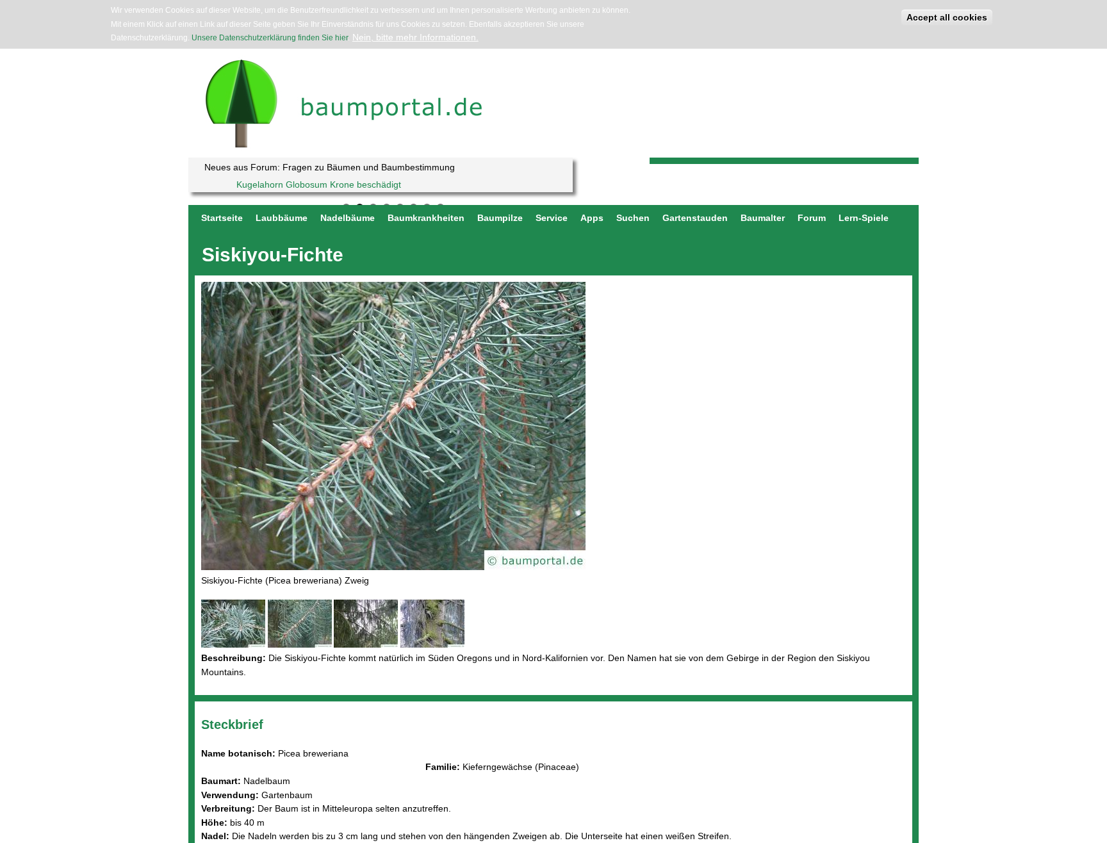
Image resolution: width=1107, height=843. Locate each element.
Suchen (633, 218)
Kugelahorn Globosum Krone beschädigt (318, 184)
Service (552, 218)
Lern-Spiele (864, 218)
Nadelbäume (347, 218)
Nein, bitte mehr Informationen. (415, 37)
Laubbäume (282, 218)
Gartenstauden (695, 218)
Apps (591, 218)
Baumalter (763, 218)
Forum (812, 218)
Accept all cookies (946, 17)
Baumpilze (500, 218)
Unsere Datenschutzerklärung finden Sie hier (270, 37)
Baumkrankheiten (426, 218)
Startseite (222, 218)
